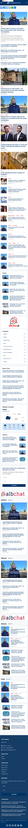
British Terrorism (14, 358)
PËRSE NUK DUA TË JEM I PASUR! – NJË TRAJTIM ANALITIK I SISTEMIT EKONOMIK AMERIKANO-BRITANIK (17, 312)
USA (14, 355)
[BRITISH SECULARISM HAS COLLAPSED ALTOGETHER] (4, 228)
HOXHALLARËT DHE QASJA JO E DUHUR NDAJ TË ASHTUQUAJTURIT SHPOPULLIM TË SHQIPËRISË (17, 277)
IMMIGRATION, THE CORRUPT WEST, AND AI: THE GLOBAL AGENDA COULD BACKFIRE (17, 290)
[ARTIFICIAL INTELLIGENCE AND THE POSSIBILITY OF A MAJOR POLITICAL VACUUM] (4, 266)
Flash (3, 679)
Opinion (4, 500)
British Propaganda (14, 352)
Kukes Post (5, 517)
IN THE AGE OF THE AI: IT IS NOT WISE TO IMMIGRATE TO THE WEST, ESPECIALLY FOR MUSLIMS (17, 305)
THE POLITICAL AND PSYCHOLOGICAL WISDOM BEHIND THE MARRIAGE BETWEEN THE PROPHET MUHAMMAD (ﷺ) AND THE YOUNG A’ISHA (14, 57)
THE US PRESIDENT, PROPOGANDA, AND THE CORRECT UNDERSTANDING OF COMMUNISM (17, 283)
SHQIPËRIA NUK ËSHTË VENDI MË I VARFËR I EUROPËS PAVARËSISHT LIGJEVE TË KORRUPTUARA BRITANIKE (17, 190)
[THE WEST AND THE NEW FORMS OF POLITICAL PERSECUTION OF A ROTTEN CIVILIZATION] (4, 257)
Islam (14, 343)
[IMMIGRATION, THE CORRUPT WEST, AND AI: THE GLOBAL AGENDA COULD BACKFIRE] (5, 291)
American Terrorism (14, 346)
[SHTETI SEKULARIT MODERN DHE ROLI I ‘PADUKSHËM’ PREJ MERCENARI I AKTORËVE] (4, 237)
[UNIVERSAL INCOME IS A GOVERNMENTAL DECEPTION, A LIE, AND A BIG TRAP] (4, 181)
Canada (14, 361)
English (14, 334)
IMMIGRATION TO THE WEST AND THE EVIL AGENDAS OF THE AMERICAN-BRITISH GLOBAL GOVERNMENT (14, 118)
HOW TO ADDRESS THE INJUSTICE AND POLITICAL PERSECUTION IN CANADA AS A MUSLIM (17, 219)
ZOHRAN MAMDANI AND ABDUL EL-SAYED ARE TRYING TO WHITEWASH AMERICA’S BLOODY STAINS (14, 146)
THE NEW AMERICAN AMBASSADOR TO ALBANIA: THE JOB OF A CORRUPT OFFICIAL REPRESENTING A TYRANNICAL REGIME (17, 209)
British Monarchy (14, 349)
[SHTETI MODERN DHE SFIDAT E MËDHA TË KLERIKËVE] (14, 164)
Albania (14, 337)
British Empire (14, 340)
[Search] (26, 2)
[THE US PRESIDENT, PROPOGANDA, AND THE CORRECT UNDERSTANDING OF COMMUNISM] (5, 284)
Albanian (5, 0)
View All (9, 500)
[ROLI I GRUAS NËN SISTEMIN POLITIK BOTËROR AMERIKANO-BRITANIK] (4, 200)
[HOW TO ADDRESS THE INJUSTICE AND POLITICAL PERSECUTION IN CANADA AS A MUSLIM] (4, 218)
